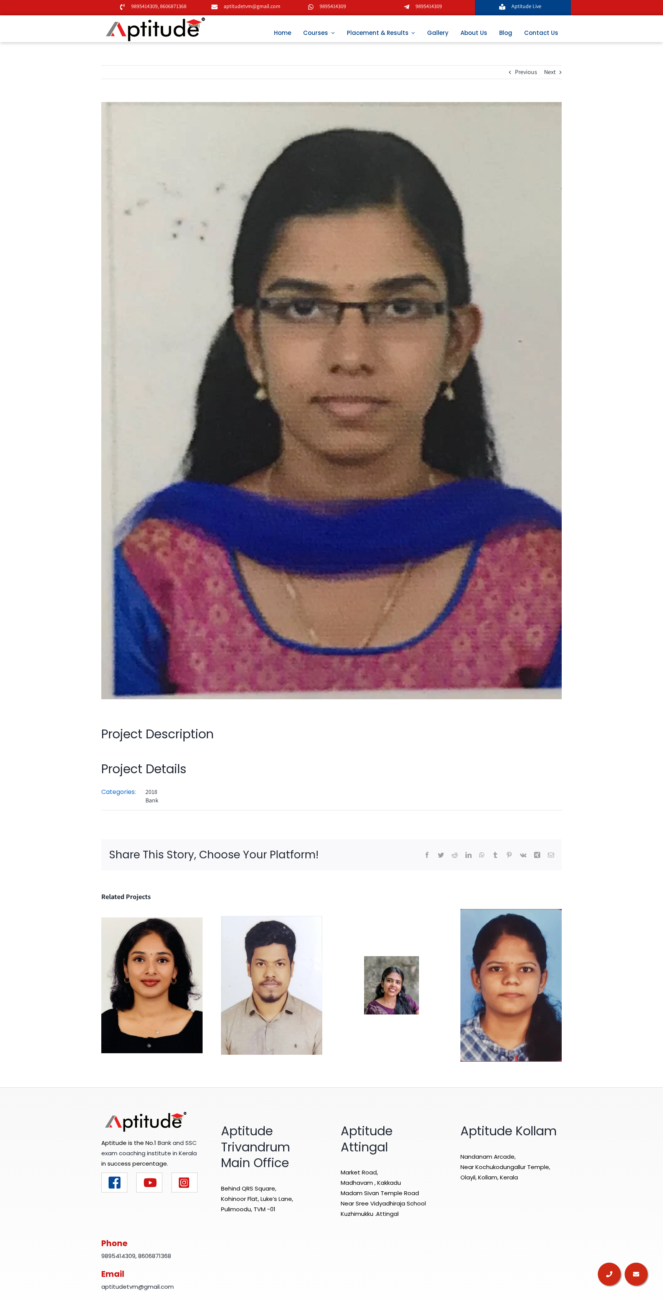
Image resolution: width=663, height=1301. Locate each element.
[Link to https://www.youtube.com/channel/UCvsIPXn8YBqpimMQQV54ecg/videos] (149, 1182)
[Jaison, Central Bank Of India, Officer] (271, 985)
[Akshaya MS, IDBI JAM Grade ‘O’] (152, 985)
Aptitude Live (527, 6)
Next (550, 72)
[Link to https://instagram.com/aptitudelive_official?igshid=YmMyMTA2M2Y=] (185, 1182)
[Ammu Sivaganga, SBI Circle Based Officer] (511, 985)
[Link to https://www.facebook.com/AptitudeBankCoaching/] (114, 1182)
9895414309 (144, 6)
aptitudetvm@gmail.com (252, 6)
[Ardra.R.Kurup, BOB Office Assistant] (391, 985)
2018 (151, 792)
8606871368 (172, 6)
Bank (151, 800)
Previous (526, 72)
